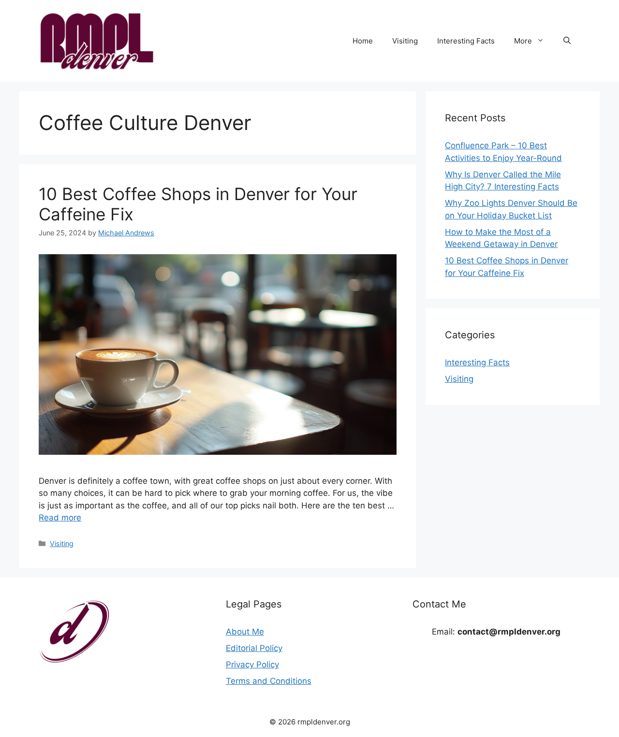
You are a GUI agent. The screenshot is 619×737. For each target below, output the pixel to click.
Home (363, 40)
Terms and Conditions (268, 681)
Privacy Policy (252, 664)
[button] (567, 41)
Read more (60, 517)
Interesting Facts (466, 40)
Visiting (405, 40)
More (523, 40)
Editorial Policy (254, 648)
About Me (245, 631)
